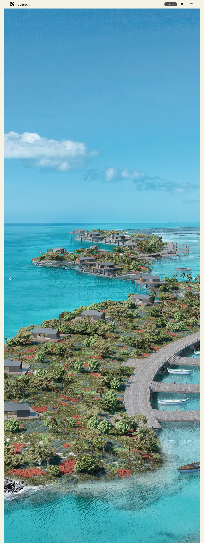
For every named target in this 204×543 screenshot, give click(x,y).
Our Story (171, 4)
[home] (20, 4)
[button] (191, 4)
